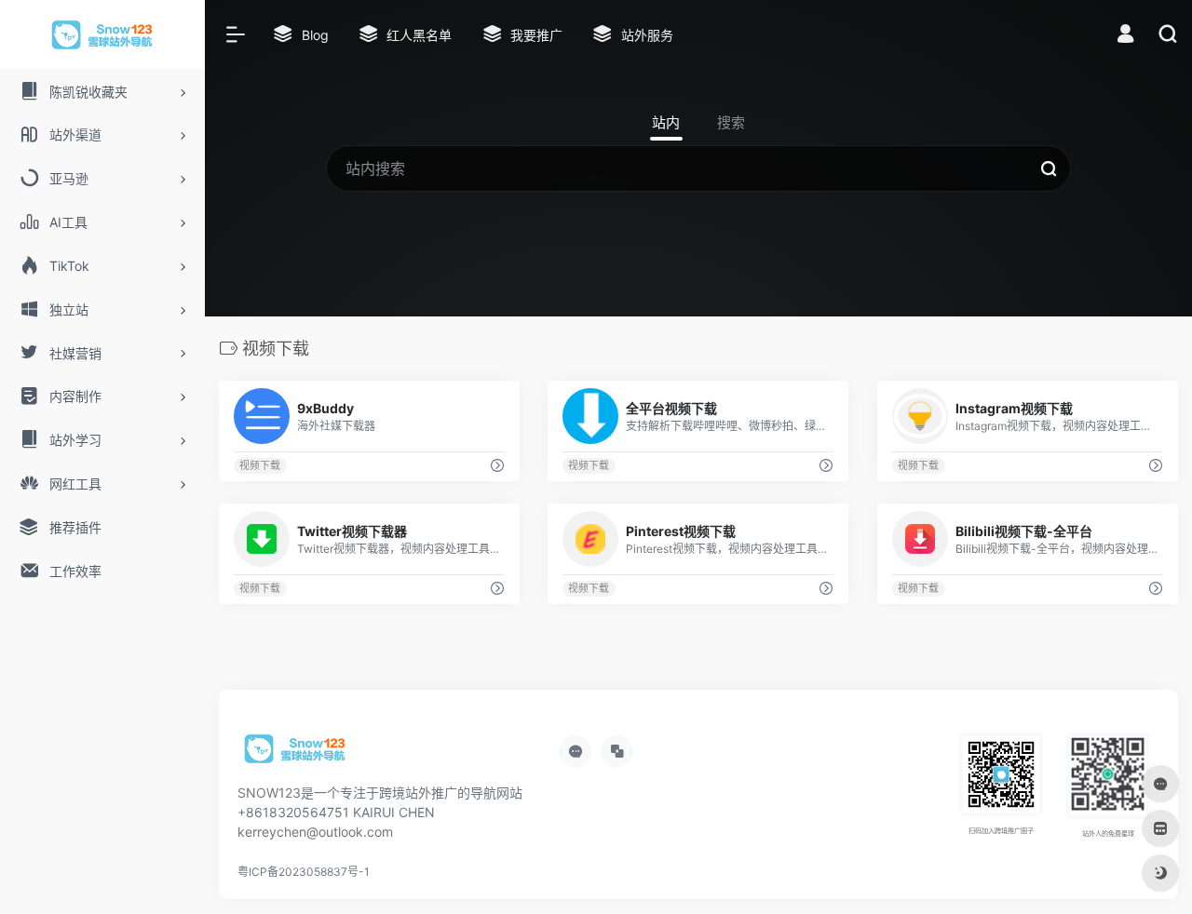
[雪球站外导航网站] (295, 755)
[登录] (1125, 36)
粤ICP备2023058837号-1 (303, 872)
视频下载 (259, 466)
